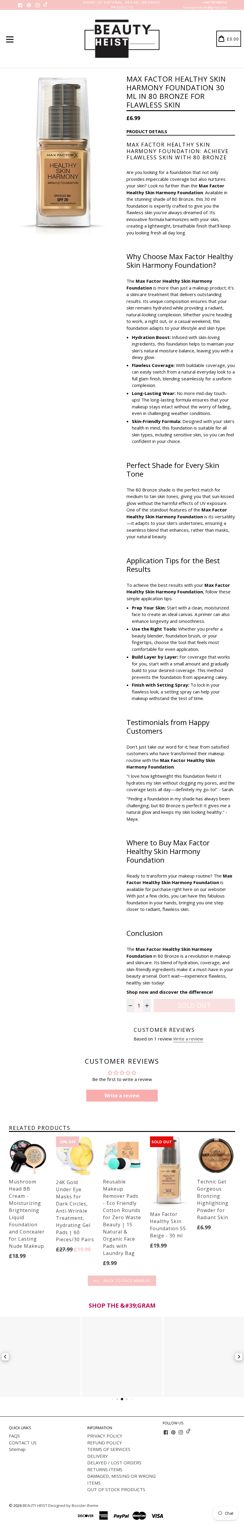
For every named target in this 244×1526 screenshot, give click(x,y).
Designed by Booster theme (73, 1505)
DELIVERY (97, 1456)
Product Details (146, 131)
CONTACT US (23, 1443)
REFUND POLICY (104, 1443)
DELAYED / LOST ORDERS (114, 1463)
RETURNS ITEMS (104, 1469)
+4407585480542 (215, 2)
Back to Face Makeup (126, 1280)
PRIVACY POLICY (104, 1436)
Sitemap (17, 1449)
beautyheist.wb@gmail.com (205, 7)
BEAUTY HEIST (35, 1505)
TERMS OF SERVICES (108, 1449)
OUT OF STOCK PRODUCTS (116, 1489)
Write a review (188, 1039)
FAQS (14, 1436)
